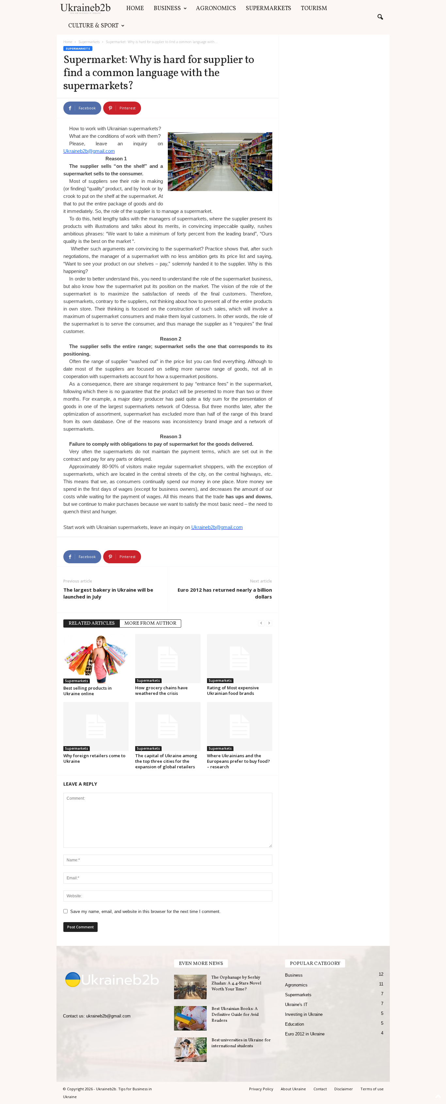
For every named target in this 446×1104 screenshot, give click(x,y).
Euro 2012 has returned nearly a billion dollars (225, 593)
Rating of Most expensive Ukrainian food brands (233, 690)
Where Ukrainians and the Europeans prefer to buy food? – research (238, 761)
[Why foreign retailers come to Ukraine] (96, 726)
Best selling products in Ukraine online (87, 690)
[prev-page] (261, 622)
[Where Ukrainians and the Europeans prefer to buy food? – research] (239, 726)
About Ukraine (293, 1088)
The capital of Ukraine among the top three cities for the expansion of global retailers (166, 761)
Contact (320, 1088)
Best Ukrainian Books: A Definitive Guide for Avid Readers (235, 1015)
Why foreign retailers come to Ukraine (94, 758)
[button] (380, 17)
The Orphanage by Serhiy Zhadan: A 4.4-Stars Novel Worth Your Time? (236, 983)
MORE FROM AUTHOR (150, 623)
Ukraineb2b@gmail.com (89, 151)
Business (167, 9)
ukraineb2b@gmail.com (108, 1016)
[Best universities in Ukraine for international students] (190, 1049)
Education (294, 1024)
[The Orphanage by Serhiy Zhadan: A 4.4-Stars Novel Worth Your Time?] (190, 987)
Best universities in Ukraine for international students (241, 1043)
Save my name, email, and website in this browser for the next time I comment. (145, 911)
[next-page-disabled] (269, 622)
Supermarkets (268, 9)
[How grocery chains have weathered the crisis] (167, 658)
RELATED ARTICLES (92, 623)
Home (135, 9)
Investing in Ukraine (304, 1014)
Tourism (314, 9)
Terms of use (372, 1088)
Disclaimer (343, 1088)
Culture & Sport (93, 26)
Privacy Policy (261, 1088)
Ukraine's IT (296, 1004)
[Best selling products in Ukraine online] (96, 658)
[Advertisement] (334, 82)
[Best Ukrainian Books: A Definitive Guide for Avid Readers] (190, 1018)
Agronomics (216, 9)
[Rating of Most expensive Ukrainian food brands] (239, 658)
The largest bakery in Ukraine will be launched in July (108, 593)
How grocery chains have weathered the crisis (161, 690)
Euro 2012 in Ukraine (305, 1034)
